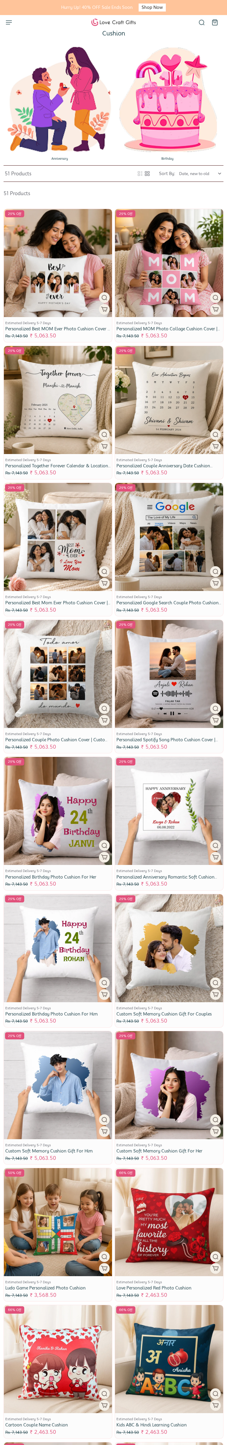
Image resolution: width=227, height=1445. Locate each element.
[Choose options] (104, 309)
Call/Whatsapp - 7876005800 (113, 7)
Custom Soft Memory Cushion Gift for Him (49, 1151)
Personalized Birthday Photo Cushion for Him (51, 1014)
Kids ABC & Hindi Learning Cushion (151, 1425)
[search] (201, 22)
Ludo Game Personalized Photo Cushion (45, 1288)
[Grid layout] (147, 173)
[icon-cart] (214, 22)
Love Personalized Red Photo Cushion (154, 1288)
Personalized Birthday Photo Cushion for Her (50, 877)
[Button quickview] (104, 297)
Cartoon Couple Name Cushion (36, 1425)
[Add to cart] (215, 1268)
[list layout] (140, 173)
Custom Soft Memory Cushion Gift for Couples (164, 1014)
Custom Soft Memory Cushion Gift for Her (159, 1151)
